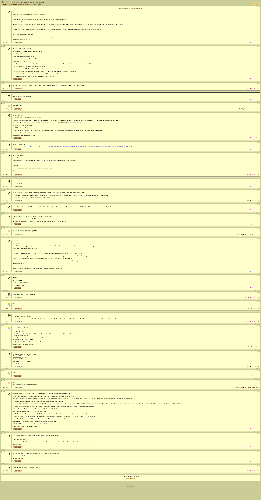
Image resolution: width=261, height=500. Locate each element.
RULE (17, 2)
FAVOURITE (21, 2)
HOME (13, 2)
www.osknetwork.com (133, 491)
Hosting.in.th (139, 488)
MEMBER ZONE (26, 2)
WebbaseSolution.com (128, 488)
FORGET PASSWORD (39, 2)
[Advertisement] (130, 479)
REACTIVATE (32, 2)
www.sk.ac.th (127, 491)
